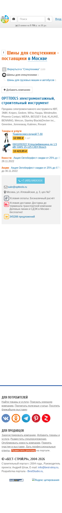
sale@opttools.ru (17, 187)
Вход (58, 19)
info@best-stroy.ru (48, 467)
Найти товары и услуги (15, 402)
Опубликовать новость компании (21, 442)
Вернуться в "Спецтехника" (26, 69)
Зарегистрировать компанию (19, 435)
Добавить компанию (18, 89)
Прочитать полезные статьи (31, 405)
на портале (30, 450)
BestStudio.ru (35, 471)
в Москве (37, 58)
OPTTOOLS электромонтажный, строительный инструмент (28, 100)
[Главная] (5, 19)
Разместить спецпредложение (28, 439)
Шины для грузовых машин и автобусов (31, 80)
